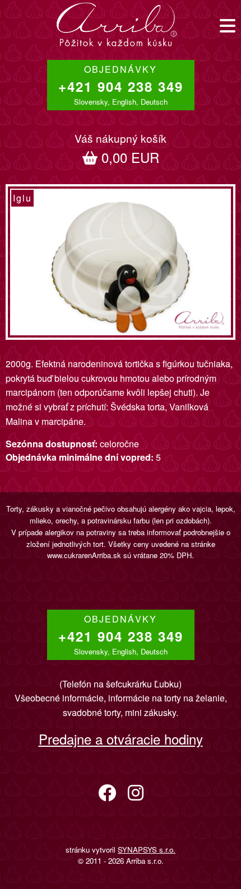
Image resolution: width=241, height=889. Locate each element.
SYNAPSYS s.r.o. (146, 849)
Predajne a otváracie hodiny (121, 738)
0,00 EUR (120, 148)
